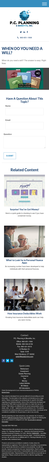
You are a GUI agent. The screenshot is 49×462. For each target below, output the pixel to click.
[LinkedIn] (24, 32)
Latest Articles (24, 383)
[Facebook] (27, 32)
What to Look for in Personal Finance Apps (24, 261)
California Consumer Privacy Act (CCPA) (19, 418)
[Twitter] (21, 32)
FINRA (34, 433)
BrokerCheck (6, 392)
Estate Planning (24, 373)
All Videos (24, 385)
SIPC (37, 433)
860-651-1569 (26, 37)
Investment (24, 371)
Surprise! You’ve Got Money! (24, 209)
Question (8, 134)
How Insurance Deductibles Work (24, 313)
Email (7, 120)
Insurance (24, 376)
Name (8, 106)
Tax (24, 378)
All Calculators (24, 388)
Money (24, 381)
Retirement (24, 369)
